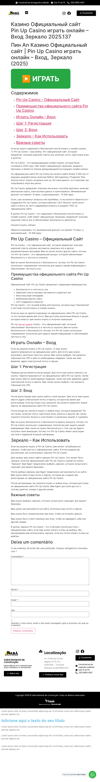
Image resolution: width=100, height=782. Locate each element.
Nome (14, 589)
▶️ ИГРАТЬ (41, 79)
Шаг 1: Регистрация (33, 123)
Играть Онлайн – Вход (36, 117)
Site (13, 610)
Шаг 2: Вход (26, 130)
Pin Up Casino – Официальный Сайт (48, 99)
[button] (26, 12)
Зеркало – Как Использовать (42, 136)
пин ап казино (25, 324)
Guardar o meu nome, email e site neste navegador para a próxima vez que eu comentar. (49, 624)
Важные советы (30, 142)
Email (14, 600)
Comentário (17, 556)
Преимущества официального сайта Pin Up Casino (52, 108)
